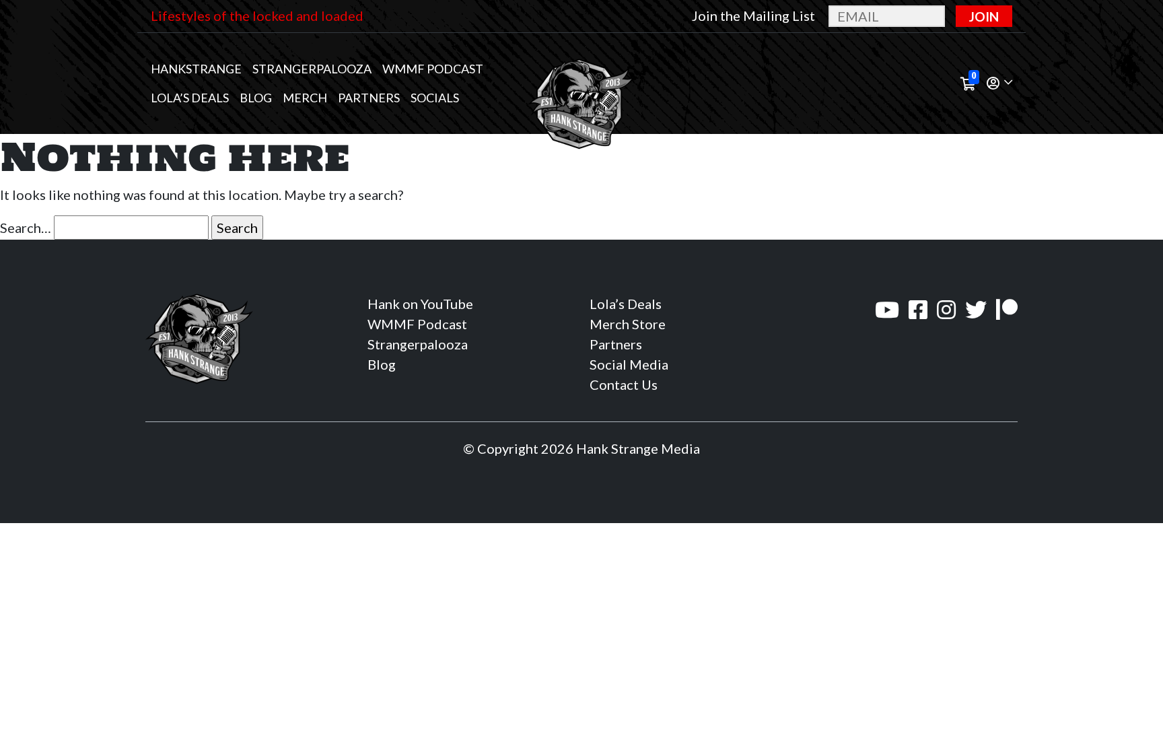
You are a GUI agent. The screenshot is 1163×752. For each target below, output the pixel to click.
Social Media (629, 364)
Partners (369, 97)
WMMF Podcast (432, 68)
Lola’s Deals (190, 97)
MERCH (305, 97)
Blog (256, 97)
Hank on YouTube (420, 304)
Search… (25, 227)
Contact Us (624, 384)
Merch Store (628, 324)
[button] (999, 83)
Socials (435, 97)
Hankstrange (196, 68)
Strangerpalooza (312, 68)
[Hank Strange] (581, 83)
